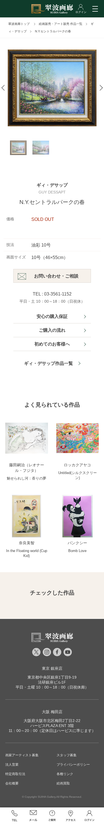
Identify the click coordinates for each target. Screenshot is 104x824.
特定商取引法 (15, 774)
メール (33, 815)
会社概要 (12, 783)
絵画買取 (63, 783)
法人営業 (12, 765)
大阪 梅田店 (52, 712)
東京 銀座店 (52, 668)
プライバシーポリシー (73, 765)
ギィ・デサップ (52, 185)
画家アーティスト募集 (22, 755)
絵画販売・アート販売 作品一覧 (60, 23)
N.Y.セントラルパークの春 (53, 31)
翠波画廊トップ (19, 23)
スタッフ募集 (67, 755)
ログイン (89, 815)
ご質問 (52, 815)
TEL (14, 815)
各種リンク (65, 774)
